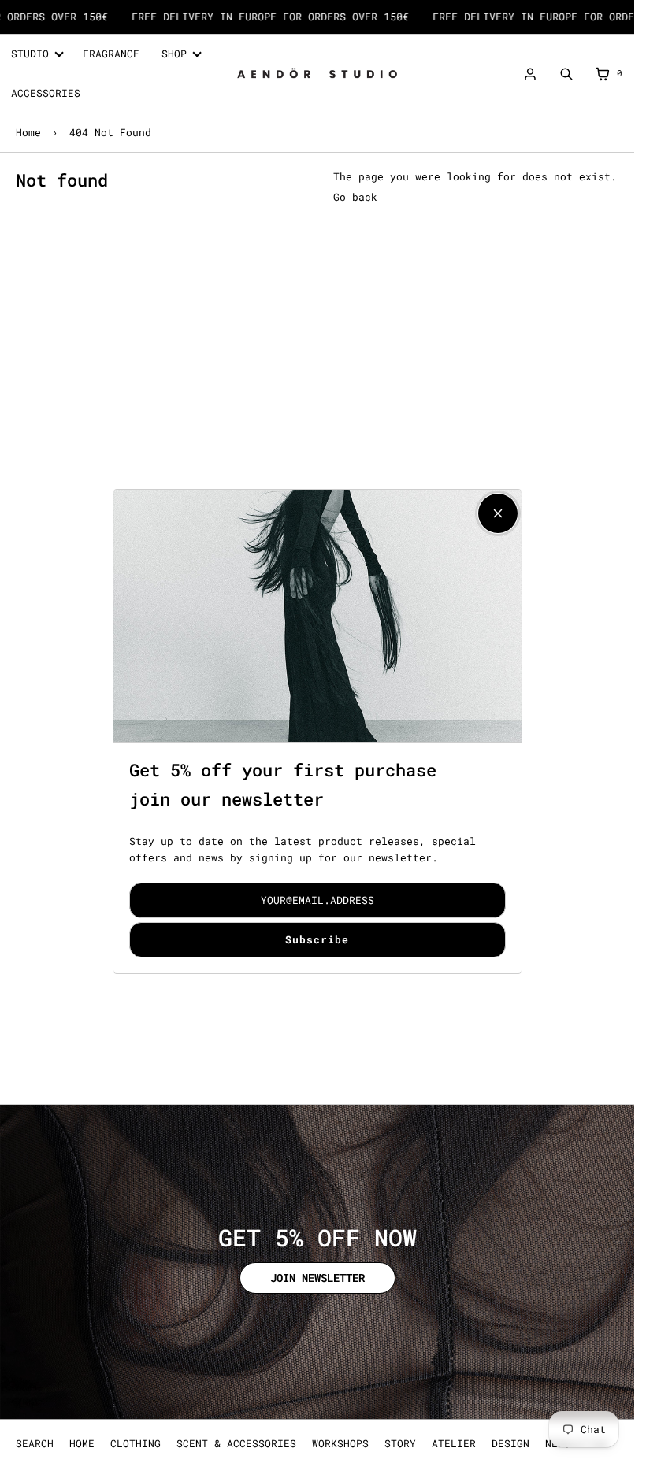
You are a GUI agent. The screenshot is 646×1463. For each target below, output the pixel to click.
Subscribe (317, 939)
